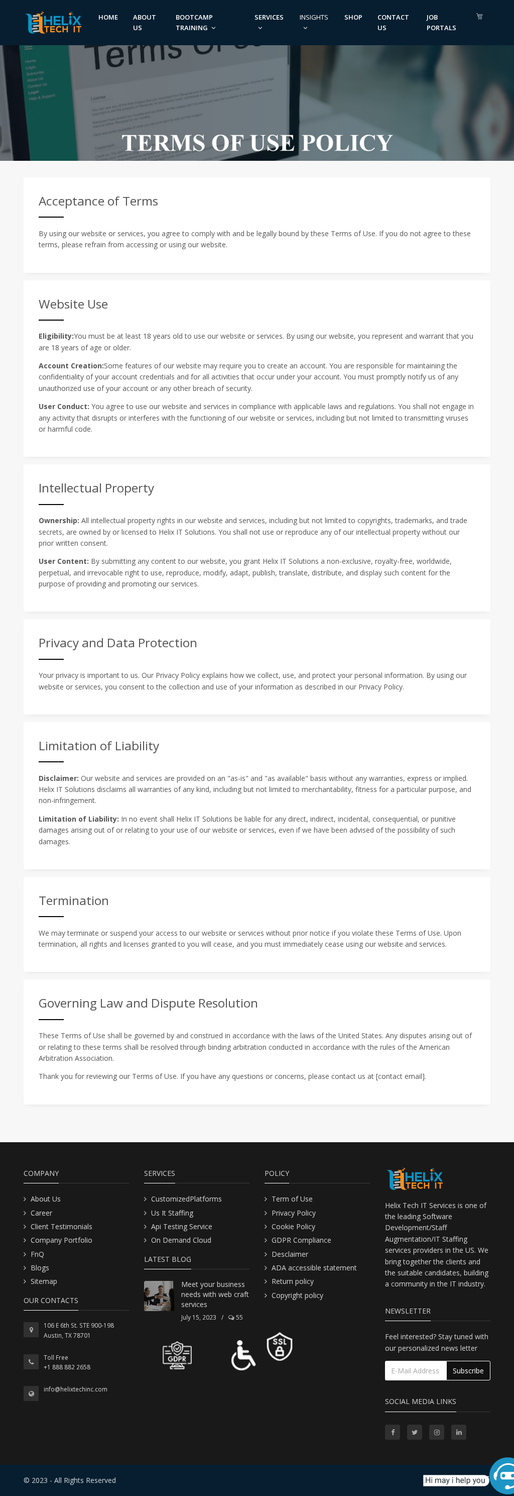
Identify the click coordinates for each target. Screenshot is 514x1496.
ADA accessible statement (314, 1267)
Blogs (40, 1267)
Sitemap (44, 1281)
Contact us (393, 22)
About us (144, 22)
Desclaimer (290, 1254)
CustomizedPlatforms (186, 1199)
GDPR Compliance (301, 1240)
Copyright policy (297, 1295)
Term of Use (292, 1199)
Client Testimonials (61, 1226)
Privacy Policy (294, 1213)
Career (41, 1213)
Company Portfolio (61, 1240)
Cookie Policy (293, 1226)
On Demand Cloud (181, 1240)
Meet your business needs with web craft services (215, 1294)
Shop (353, 17)
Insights (314, 17)
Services (269, 17)
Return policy (293, 1281)
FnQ (37, 1254)
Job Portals (441, 22)
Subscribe (468, 1370)
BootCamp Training (194, 22)
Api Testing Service (181, 1226)
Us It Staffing (172, 1213)
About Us (46, 1199)
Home (108, 17)
